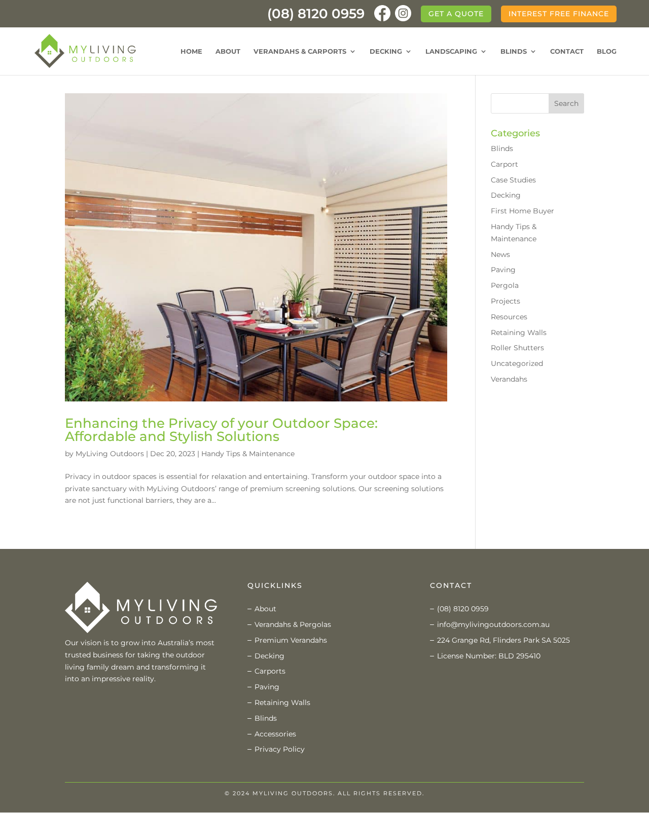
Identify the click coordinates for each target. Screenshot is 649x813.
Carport (504, 164)
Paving (503, 269)
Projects (505, 301)
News (500, 254)
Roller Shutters (517, 347)
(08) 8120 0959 (316, 16)
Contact (567, 51)
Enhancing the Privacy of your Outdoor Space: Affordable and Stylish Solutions (221, 430)
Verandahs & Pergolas (293, 624)
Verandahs (509, 379)
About (227, 51)
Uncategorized (517, 363)
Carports (270, 671)
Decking (386, 51)
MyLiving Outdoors (110, 453)
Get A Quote (456, 13)
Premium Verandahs (291, 640)
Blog (607, 51)
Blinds (513, 51)
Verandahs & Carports (300, 51)
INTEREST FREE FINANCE (559, 13)
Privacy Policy (280, 749)
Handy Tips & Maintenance (248, 453)
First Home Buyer (522, 210)
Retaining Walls (519, 332)
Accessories (275, 733)
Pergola (505, 285)
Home (191, 51)
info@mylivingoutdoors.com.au (493, 624)
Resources (509, 316)
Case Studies (513, 179)
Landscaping (451, 51)
